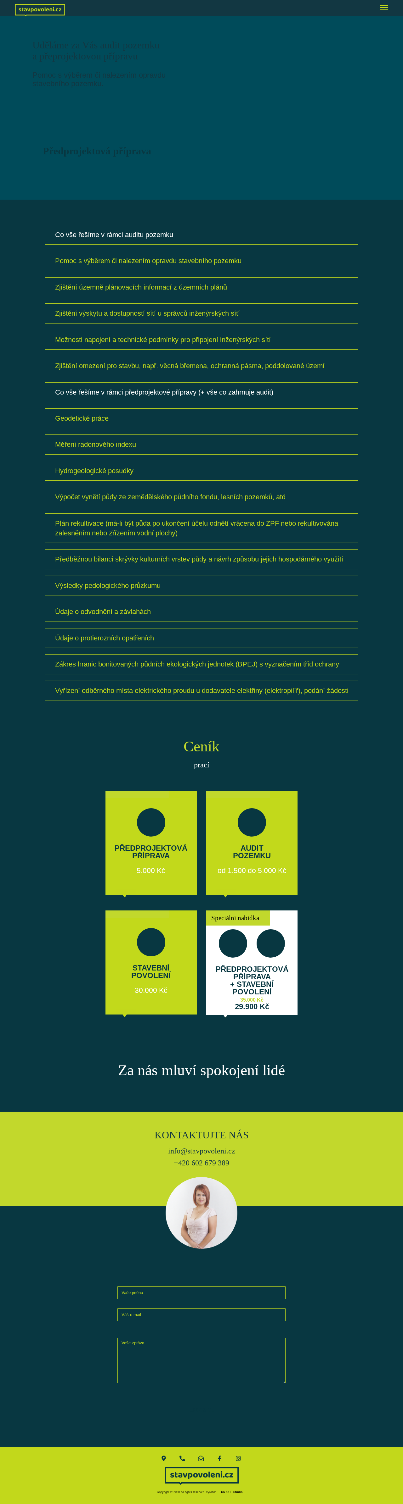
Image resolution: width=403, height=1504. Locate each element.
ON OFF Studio (232, 1492)
